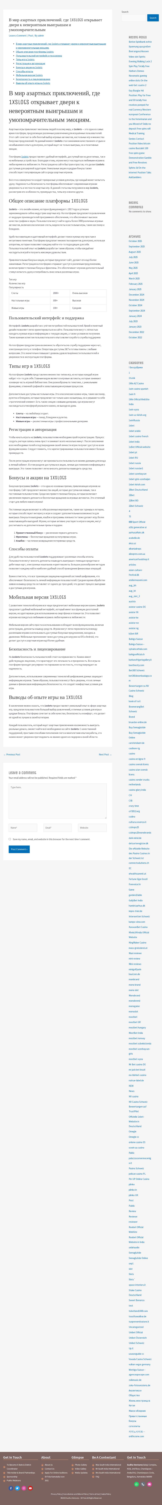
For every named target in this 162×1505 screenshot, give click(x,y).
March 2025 (134, 278)
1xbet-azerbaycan (137, 473)
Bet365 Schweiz (137, 670)
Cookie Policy (106, 1494)
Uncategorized (136, 1326)
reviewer (133, 1221)
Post (30, 35)
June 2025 (134, 262)
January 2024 (135, 316)
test (131, 1305)
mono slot (134, 990)
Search (125, 11)
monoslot (133, 1011)
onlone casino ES (137, 1142)
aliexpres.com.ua (137, 553)
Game (131, 889)
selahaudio (134, 1247)
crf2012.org (134, 811)
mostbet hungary (137, 1027)
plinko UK (133, 1195)
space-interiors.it (137, 1284)
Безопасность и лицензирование (33, 79)
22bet (131, 495)
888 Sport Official (137, 521)
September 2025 (137, 246)
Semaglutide (135, 1252)
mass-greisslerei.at (138, 947)
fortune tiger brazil (138, 879)
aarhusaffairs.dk (136, 532)
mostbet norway (137, 1038)
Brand (132, 716)
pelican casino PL (137, 1173)
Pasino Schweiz (136, 1168)
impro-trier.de (135, 911)
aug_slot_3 (134, 596)
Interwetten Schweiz (139, 916)
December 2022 (136, 332)
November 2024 (136, 299)
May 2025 (133, 267)
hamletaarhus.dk (137, 905)
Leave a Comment (18, 35)
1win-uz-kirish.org (137, 414)
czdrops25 (134, 827)
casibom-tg (134, 748)
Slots (131, 1274)
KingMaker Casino (137, 942)
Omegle (132, 1131)
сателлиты (134, 1426)
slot (131, 1268)
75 (130, 516)
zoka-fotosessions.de (139, 1385)
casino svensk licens (139, 764)
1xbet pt (133, 452)
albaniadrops (135, 548)
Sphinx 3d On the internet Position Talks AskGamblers (140, 172)
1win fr (132, 394)
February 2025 (136, 283)
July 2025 (133, 257)
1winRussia (134, 420)
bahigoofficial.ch (137, 654)
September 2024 (137, 310)
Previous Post (11, 754)
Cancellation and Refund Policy (75, 1494)
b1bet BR (133, 633)
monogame (134, 1006)
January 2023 (135, 326)
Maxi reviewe (135, 953)
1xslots (24, 156)
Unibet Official (136, 1332)
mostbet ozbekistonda (140, 1043)
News (131, 1091)
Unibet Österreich (138, 1337)
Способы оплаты (24, 71)
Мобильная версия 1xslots (29, 75)
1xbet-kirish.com (137, 484)
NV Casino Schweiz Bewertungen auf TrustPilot (138, 1106)
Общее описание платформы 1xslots (35, 51)
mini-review (134, 958)
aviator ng (134, 628)
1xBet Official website (139, 446)
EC (130, 868)
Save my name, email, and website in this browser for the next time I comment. (51, 839)
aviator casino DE (137, 606)
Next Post (105, 754)
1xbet (131, 425)
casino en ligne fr (137, 758)
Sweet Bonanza (136, 1300)
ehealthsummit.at (137, 873)
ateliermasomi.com (138, 580)
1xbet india (134, 441)
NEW (131, 1085)
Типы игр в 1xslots (25, 59)
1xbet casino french (138, 436)
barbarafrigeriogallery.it (140, 659)
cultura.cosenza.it (137, 821)
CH (130, 795)
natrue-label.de (136, 1080)
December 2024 (136, 294)
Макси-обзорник (137, 1410)
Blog (131, 696)
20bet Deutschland (138, 489)
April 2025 (133, 273)
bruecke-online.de (138, 722)
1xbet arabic (135, 430)
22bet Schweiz (136, 505)
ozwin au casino (136, 1147)
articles (132, 564)
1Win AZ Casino (136, 383)
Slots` (132, 1279)
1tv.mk (132, 377)
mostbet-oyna (136, 1059)
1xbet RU (133, 457)
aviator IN (133, 612)
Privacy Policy (56, 1494)
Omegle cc (134, 1136)
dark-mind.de (135, 837)
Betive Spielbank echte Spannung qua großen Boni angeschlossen (140, 46)
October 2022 (135, 337)
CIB (130, 800)
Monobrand (134, 995)
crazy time (134, 805)
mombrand (134, 979)
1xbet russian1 (136, 468)
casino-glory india (137, 789)
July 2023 (133, 321)
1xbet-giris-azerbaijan (139, 479)
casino (132, 753)
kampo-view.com (137, 921)
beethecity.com (136, 665)
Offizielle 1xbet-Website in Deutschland (136, 1121)
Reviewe (133, 1216)
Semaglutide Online (138, 1258)
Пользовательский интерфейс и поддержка (39, 55)
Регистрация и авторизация (30, 63)
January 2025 (135, 289)
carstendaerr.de (136, 742)
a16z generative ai (137, 527)
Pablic (131, 1152)
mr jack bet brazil (137, 1069)
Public (132, 1205)
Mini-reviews (135, 963)
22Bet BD (133, 500)
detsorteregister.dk (138, 843)
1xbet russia (135, 463)
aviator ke (133, 617)
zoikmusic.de (135, 1379)
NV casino (133, 1096)
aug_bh (132, 585)
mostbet (133, 1016)
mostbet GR (135, 1022)
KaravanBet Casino (138, 927)
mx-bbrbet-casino (137, 1075)
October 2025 (135, 241)
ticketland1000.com (138, 1310)
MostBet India (136, 1032)
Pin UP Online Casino (139, 1178)
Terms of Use (94, 1494)
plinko (132, 1184)
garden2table (135, 895)
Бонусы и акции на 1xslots (29, 67)
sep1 (131, 1263)
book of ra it (135, 701)
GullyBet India (136, 900)
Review (132, 1211)
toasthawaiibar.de (137, 1316)
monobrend (134, 1000)
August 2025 (135, 251)
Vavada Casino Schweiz (140, 1359)
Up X (131, 1348)
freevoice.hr (135, 884)
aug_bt (132, 590)
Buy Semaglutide (137, 727)
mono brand (134, 984)
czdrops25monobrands (140, 832)
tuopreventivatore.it (139, 1321)
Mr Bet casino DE (137, 1064)
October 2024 (135, 305)
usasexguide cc (136, 1353)
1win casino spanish (138, 388)
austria (132, 601)
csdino (132, 816)
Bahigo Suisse (136, 638)
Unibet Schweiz (136, 1342)
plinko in (133, 1189)
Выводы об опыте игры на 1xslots (33, 83)
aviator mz (134, 622)
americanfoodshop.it (139, 559)
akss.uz (132, 543)
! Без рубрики (136, 367)
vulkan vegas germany (139, 1364)
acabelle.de (134, 537)
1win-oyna (134, 409)
